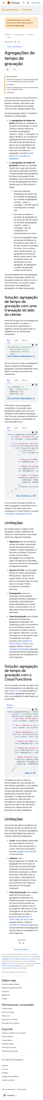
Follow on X (6, 1016)
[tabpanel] (21, 351)
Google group (7, 1040)
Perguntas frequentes (10, 1051)
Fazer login (36, 3)
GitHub (4, 999)
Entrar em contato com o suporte (14, 1033)
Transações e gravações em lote (18, 514)
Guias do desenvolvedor (10, 984)
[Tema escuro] (33, 345)
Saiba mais (20, 25)
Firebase (8, 35)
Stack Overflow (7, 1037)
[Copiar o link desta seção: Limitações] (25, 523)
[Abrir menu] (3, 2)
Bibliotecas (6, 995)
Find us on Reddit (8, 1012)
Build (9, 37)
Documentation (10, 9)
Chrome (5, 1069)
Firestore (27, 9)
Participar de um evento (10, 1023)
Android (5, 1066)
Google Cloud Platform (10, 1076)
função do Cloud (16, 691)
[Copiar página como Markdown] (14, 69)
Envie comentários (14, 47)
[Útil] (15, 42)
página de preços (25, 851)
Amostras (5, 991)
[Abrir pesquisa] (23, 2)
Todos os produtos (8, 1080)
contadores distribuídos (19, 649)
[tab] (8, 340)
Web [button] (8, 340)
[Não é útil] (18, 42)
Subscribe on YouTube (10, 1019)
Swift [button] (16, 340)
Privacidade (21, 1089)
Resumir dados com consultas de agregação (21, 156)
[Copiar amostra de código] (36, 345)
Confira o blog (7, 1009)
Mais (24, 340)
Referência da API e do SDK (12, 988)
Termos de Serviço (8, 1089)
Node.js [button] (10, 705)
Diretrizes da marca (9, 1047)
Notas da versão (8, 1044)
